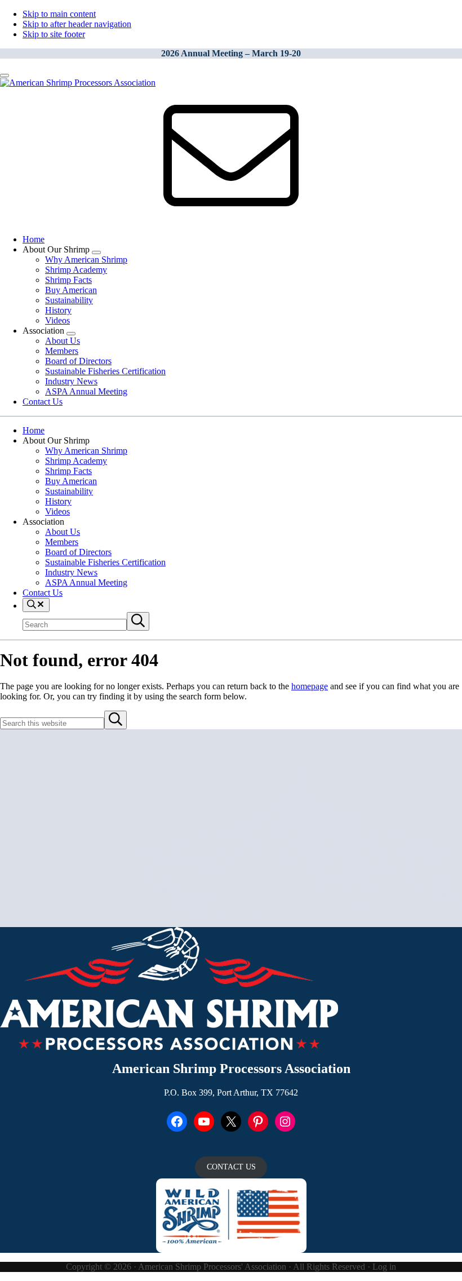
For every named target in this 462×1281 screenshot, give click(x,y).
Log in (384, 1266)
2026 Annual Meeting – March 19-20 (231, 53)
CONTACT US (231, 1167)
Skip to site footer (54, 34)
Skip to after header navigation (77, 24)
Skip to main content (59, 14)
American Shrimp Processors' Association (212, 1266)
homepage (309, 686)
